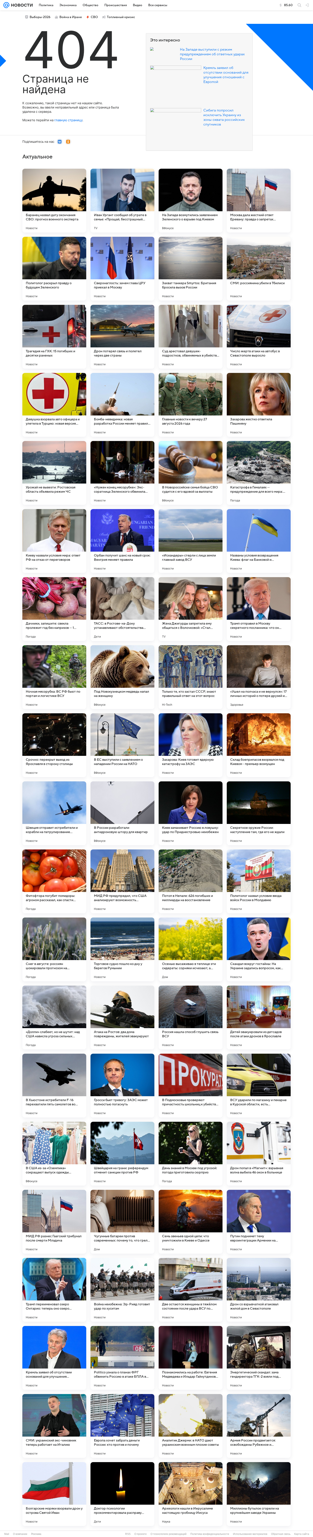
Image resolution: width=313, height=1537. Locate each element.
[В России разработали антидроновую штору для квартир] (122, 813)
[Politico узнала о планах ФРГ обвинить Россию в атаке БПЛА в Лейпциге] (122, 1358)
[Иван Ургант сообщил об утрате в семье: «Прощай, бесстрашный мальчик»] (122, 201)
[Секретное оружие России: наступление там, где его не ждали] (259, 813)
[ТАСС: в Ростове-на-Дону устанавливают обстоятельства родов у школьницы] (122, 609)
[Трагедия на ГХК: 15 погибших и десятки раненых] (54, 337)
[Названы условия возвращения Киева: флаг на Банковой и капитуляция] (259, 541)
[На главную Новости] (21, 5)
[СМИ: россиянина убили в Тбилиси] (259, 269)
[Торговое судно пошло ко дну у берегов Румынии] (122, 949)
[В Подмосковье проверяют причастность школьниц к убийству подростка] (191, 1085)
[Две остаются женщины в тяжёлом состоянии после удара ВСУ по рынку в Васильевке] (191, 1290)
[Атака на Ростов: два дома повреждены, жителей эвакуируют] (122, 1017)
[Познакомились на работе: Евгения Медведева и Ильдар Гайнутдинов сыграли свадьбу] (191, 1358)
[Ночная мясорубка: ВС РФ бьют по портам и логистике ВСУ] (54, 677)
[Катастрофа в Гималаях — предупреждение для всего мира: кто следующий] (259, 473)
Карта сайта (301, 1534)
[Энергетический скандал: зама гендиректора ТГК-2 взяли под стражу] (259, 1358)
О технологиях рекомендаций (169, 1534)
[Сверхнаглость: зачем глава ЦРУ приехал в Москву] (122, 269)
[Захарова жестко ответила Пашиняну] (259, 405)
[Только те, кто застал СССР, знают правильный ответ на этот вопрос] (191, 677)
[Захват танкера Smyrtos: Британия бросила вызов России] (191, 269)
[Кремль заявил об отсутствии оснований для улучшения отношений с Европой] (54, 1358)
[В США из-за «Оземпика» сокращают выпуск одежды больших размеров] (54, 1154)
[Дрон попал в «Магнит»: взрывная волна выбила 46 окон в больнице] (259, 1154)
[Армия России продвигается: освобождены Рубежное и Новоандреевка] (259, 1426)
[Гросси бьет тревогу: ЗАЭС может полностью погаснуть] (122, 1085)
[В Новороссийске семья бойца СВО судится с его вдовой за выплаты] (191, 473)
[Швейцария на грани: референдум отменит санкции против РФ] (122, 1154)
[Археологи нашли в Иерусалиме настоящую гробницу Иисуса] (191, 1494)
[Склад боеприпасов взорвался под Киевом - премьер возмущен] (259, 745)
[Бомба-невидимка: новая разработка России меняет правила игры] (122, 405)
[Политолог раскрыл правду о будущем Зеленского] (54, 269)
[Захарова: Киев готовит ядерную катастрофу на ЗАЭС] (191, 745)
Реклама (36, 1534)
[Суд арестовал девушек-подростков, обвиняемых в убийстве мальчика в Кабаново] (191, 337)
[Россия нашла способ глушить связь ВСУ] (191, 1017)
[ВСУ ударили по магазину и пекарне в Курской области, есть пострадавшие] (259, 1085)
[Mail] (6, 5)
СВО (94, 17)
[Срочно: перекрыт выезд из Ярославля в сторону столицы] (54, 745)
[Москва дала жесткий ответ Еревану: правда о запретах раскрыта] (259, 201)
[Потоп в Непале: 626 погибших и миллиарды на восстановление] (191, 881)
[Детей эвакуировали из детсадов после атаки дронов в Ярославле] (259, 1017)
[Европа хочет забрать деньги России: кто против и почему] (122, 1426)
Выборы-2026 (40, 17)
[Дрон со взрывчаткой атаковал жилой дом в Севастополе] (259, 1290)
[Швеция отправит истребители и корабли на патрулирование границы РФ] (54, 813)
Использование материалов (250, 1534)
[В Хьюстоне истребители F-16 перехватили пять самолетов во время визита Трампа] (54, 1085)
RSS (128, 1534)
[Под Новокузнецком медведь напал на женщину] (122, 677)
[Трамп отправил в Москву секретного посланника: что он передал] (259, 609)
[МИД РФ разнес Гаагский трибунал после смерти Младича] (54, 1222)
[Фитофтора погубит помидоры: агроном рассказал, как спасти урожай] (54, 881)
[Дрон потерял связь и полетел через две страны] (122, 337)
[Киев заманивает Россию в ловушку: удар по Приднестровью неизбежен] (191, 813)
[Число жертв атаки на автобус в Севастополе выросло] (259, 337)
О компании (20, 1534)
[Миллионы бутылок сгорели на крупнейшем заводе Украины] (259, 1494)
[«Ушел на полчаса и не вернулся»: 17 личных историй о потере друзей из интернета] (259, 677)
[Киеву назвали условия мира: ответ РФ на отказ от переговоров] (54, 541)
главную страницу (68, 120)
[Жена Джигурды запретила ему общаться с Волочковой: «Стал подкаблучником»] (191, 609)
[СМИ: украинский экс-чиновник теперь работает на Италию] (54, 1426)
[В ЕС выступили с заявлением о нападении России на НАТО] (122, 745)
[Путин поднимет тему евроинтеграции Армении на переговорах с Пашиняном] (259, 1222)
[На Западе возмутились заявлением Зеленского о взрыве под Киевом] (191, 201)
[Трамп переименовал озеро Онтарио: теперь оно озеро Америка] (54, 1290)
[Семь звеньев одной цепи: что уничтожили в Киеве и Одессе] (191, 1222)
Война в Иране (70, 17)
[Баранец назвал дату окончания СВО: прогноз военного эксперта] (54, 201)
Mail (6, 1534)
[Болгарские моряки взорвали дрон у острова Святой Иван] (54, 1494)
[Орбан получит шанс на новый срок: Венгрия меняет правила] (122, 541)
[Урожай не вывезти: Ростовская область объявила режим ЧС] (54, 473)
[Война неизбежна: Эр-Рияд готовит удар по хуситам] (122, 1290)
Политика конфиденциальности (209, 1534)
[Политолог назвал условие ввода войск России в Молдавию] (259, 881)
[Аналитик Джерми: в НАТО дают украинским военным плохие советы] (191, 1426)
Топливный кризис (121, 17)
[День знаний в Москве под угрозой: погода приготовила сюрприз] (191, 1154)
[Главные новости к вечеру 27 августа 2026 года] (191, 405)
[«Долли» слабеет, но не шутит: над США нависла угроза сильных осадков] (54, 1017)
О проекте (140, 1534)
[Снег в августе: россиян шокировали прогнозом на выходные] (54, 949)
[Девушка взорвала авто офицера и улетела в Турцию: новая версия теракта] (54, 405)
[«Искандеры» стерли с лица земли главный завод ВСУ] (191, 541)
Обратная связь (280, 1534)
